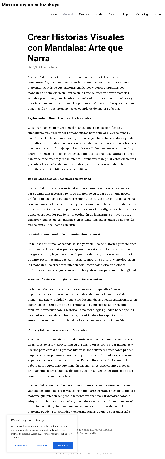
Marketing (142, 14)
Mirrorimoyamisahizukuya (31, 4)
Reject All (42, 445)
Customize (21, 445)
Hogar (125, 14)
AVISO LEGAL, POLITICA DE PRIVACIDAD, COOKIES (82, 453)
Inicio (53, 14)
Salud (112, 14)
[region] (41, 434)
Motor (158, 14)
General (68, 14)
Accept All (63, 445)
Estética (84, 14)
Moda (98, 14)
